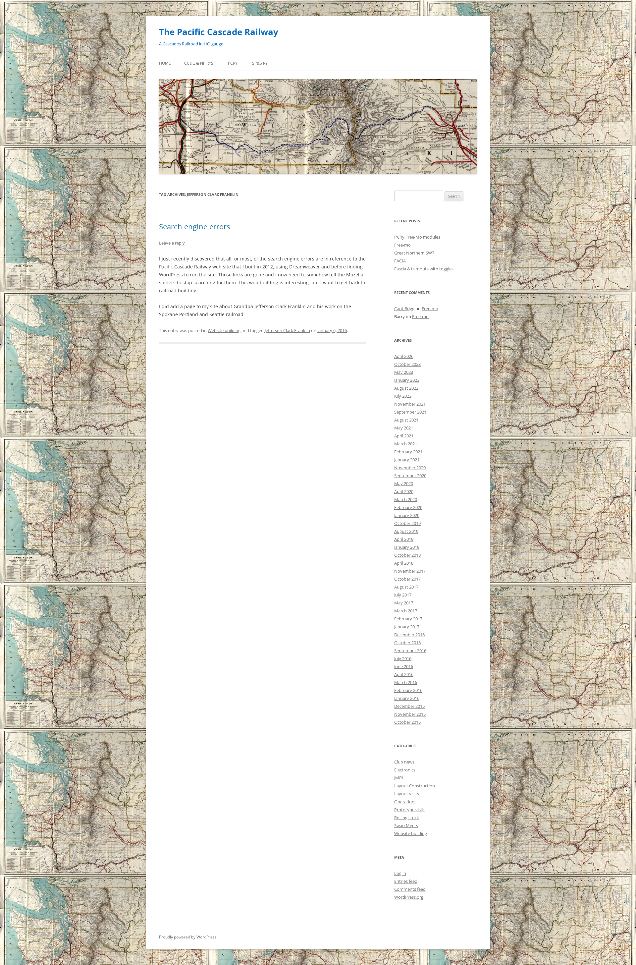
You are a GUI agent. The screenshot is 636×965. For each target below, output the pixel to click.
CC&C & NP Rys (198, 63)
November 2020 (410, 468)
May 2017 (403, 603)
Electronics (404, 770)
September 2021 (410, 412)
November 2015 (410, 714)
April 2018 (403, 563)
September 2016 (410, 650)
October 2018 (407, 555)
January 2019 (406, 547)
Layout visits (406, 794)
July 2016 (402, 658)
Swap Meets (406, 825)
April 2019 (403, 539)
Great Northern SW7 (414, 253)
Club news (404, 762)
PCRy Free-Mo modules (417, 237)
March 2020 (405, 499)
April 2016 (403, 674)
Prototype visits (409, 810)
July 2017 (402, 595)
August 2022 (406, 388)
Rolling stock (406, 818)
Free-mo (402, 245)
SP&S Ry (260, 63)
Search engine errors (194, 226)
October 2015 (407, 722)
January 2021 (406, 460)
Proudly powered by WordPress (188, 937)
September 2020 (410, 476)
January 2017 (406, 627)
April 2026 (403, 356)
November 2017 (410, 571)
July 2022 (402, 396)
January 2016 (406, 698)
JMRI (398, 778)
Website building (224, 330)
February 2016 (408, 690)
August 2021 (406, 420)
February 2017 (408, 619)
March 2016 (405, 682)
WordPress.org (408, 897)
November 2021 (410, 404)
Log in (400, 873)
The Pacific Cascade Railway (218, 32)
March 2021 (405, 444)
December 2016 (409, 635)
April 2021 (403, 436)
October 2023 (407, 364)
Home (165, 63)
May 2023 (403, 372)
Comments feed (410, 889)
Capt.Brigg (404, 309)
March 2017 (405, 611)
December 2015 (409, 706)
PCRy (233, 63)
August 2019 (406, 531)
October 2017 (407, 579)
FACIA (400, 261)
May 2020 (403, 483)
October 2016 (407, 643)
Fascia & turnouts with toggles (423, 269)
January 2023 (406, 380)
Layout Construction (414, 786)
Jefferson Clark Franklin (287, 330)
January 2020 (406, 515)
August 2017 (406, 587)
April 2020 (403, 491)
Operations (405, 802)
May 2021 (403, 428)
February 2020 (408, 507)
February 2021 (408, 452)
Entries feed (405, 881)
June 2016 (403, 666)
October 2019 (407, 523)
